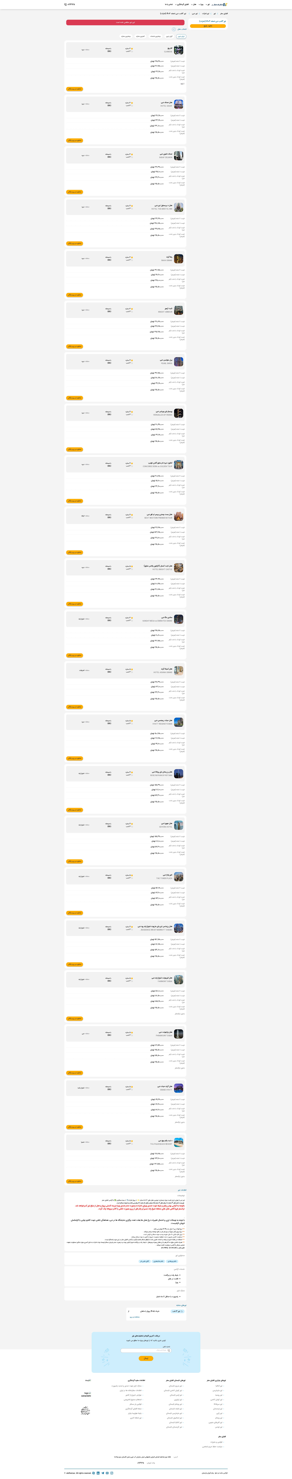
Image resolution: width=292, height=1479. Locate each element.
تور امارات (205, 13)
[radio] (185, 35)
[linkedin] (98, 1473)
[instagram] (111, 1473)
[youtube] (107, 1473)
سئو (216, 1473)
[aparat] (93, 1473)
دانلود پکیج (208, 26)
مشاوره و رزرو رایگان (74, 89)
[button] (146, 1358)
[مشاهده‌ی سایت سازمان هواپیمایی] (85, 1410)
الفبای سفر (224, 13)
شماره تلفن (166, 1347)
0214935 (140, 1463)
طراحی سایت (223, 1473)
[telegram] (102, 1473)
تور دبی (195, 13)
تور (215, 13)
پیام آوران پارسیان (208, 1473)
